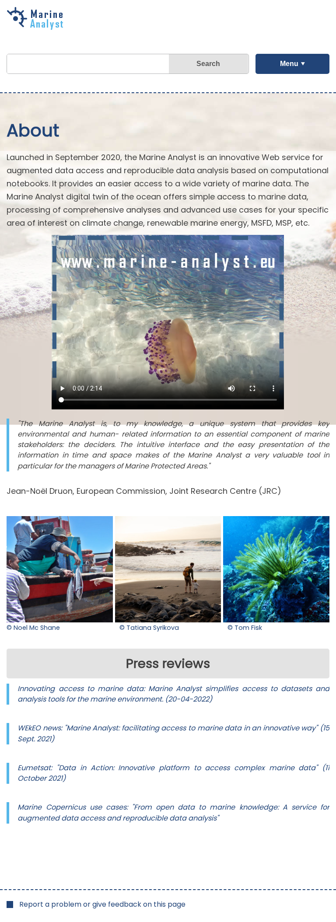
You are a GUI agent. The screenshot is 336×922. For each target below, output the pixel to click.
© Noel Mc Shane (33, 627)
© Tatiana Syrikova (149, 627)
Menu (289, 63)
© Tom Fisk (245, 627)
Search (208, 63)
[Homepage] (37, 26)
